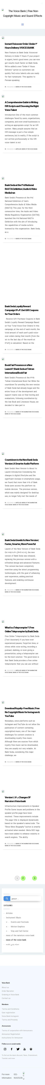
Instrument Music (13, 917)
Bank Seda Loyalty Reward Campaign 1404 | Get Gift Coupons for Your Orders (21, 310)
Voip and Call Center (19, 931)
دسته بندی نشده (12, 944)
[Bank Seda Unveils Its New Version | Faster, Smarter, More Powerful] (5, 534)
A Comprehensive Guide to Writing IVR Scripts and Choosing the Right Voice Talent (22, 106)
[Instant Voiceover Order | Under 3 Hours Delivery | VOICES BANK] (5, 38)
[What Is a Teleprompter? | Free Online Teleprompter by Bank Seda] (5, 621)
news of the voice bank (23, 87)
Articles (18, 149)
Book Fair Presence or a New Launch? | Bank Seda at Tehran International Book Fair (19, 369)
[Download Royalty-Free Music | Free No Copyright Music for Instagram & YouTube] (5, 702)
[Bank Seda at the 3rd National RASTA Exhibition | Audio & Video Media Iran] (5, 179)
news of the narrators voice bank (27, 412)
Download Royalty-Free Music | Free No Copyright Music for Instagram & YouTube (22, 712)
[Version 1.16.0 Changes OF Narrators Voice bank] (5, 791)
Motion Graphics (18, 926)
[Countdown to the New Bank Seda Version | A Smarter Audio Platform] (5, 453)
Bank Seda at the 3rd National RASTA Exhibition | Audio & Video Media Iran (21, 189)
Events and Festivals (20, 922)
